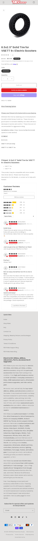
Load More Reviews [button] (19, 305)
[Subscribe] (32, 510)
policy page (20, 495)
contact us (23, 177)
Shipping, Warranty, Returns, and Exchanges (17, 335)
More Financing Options (8, 106)
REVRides (11, 531)
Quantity (4, 75)
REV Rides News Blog (10, 351)
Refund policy (30, 531)
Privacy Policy (8, 339)
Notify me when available (19, 90)
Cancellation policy (20, 537)
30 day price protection (17, 61)
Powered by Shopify (19, 531)
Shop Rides (7, 323)
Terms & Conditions (10, 343)
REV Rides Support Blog (11, 347)
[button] (3, 2)
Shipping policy (29, 534)
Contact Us (7, 331)
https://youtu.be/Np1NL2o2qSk (24, 130)
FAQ (5, 327)
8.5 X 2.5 (7, 71)
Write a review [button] (19, 197)
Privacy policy (9, 534)
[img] (13, 222)
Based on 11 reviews (10, 191)
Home (5, 319)
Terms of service (19, 534)
